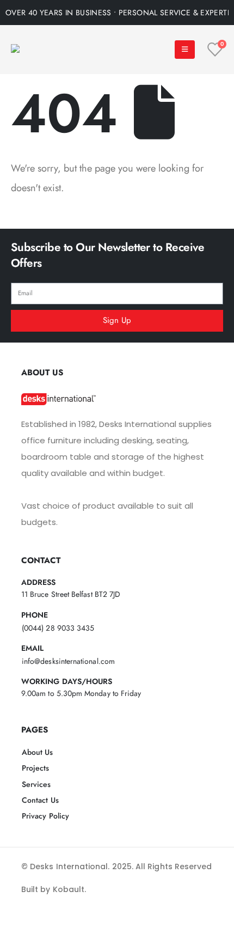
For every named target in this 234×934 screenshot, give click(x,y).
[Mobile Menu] (185, 49)
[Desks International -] (46, 50)
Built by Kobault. (53, 889)
